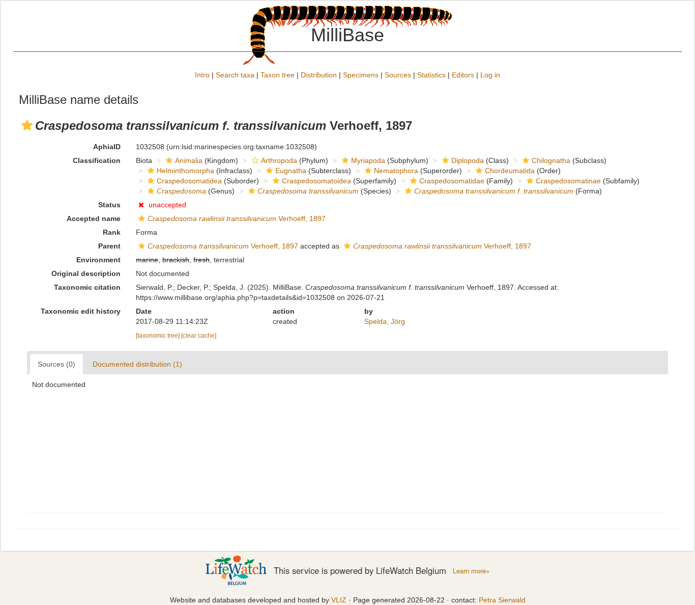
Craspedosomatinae (568, 181)
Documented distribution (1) (137, 364)
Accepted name (94, 218)
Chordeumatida (510, 171)
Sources (398, 75)
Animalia (188, 160)
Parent (109, 246)
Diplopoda (467, 160)
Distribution (319, 75)
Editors (463, 75)
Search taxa (235, 75)
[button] (27, 125)
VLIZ (338, 600)
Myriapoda (368, 160)
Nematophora (396, 171)
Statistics (431, 75)
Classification (97, 160)
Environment (98, 260)
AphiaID (107, 147)
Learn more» (471, 570)
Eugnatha (290, 171)
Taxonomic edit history (81, 311)
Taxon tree (277, 75)
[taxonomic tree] (158, 335)
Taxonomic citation (87, 287)
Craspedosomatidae (451, 181)
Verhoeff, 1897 (237, 218)
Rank (112, 232)
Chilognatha (551, 160)
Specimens (361, 75)
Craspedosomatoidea (316, 181)
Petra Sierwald (502, 600)
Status (109, 205)
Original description (86, 273)
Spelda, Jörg (384, 321)
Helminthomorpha (185, 171)
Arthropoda (279, 160)
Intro (202, 75)
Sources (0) (56, 364)
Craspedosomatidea (189, 181)
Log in (490, 75)
